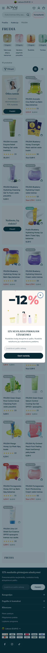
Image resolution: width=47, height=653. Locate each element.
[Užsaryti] (40, 295)
